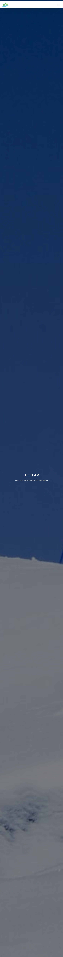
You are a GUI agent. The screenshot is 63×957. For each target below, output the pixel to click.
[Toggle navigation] (59, 5)
